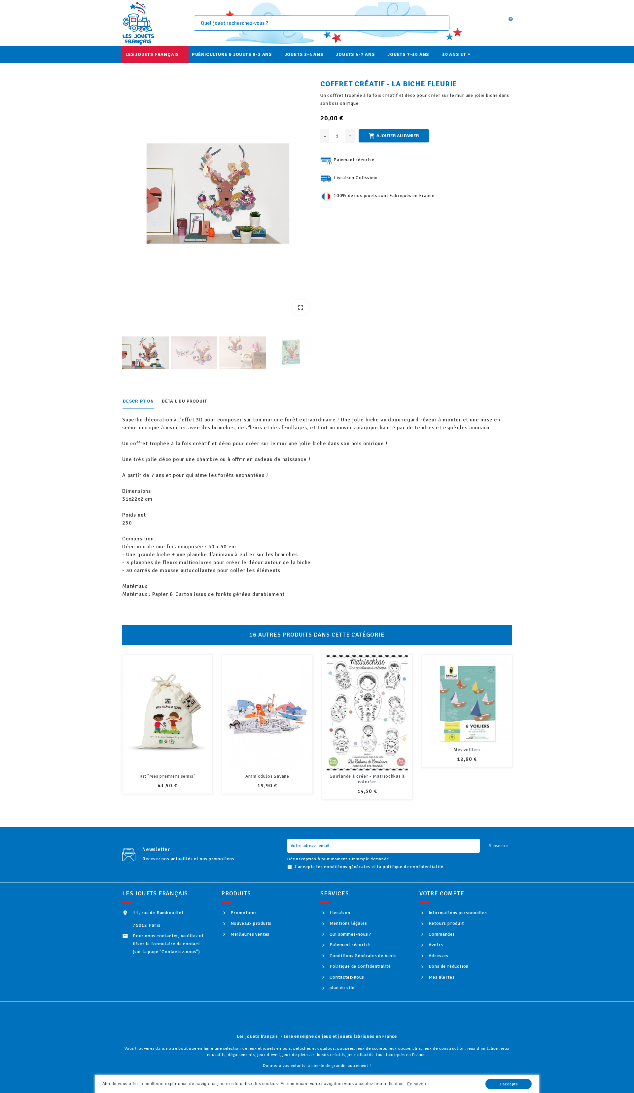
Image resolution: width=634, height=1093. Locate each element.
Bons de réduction (448, 966)
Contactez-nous (346, 977)
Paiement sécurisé (349, 945)
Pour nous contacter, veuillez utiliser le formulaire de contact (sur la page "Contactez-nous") (168, 944)
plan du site (341, 988)
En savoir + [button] (418, 1084)
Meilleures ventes (249, 934)
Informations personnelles (457, 913)
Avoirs (435, 945)
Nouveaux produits (250, 923)
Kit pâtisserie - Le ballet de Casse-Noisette (467, 779)
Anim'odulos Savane (167, 776)
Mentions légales (347, 923)
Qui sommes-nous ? (349, 934)
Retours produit (445, 923)
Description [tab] (138, 401)
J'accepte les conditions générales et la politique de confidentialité (368, 867)
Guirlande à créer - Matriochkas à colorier (266, 779)
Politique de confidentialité (359, 966)
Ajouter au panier (394, 136)
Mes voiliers (367, 750)
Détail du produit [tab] (184, 401)
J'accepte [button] (508, 1084)
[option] (218, 195)
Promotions (243, 913)
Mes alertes (440, 977)
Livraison (339, 913)
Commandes (441, 934)
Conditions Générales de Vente (362, 955)
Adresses (437, 955)
